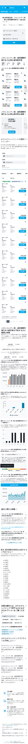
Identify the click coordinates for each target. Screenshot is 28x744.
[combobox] (15, 156)
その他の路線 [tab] (21, 616)
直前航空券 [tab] (18, 63)
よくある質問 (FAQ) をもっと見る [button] (14, 542)
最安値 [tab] (3, 63)
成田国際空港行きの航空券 (8, 631)
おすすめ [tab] (8, 63)
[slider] (26, 169)
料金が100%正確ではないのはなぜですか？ (13, 735)
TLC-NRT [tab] (17, 344)
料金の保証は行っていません (12, 725)
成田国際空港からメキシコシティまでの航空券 (12, 629)
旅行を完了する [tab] (18, 622)
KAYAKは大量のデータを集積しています (12, 733)
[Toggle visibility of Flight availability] (14, 415)
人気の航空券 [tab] (5, 619)
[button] (2, 7)
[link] (11, 132)
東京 (19, 741)
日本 (11, 741)
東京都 (15, 741)
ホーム (7, 741)
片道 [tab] (24, 63)
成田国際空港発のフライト (8, 633)
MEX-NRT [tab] (10, 344)
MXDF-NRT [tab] (7, 357)
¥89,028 (22, 19)
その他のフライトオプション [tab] (8, 616)
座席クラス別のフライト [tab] (16, 619)
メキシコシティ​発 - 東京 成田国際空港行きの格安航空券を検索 (12, 527)
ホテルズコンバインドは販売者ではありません (13, 730)
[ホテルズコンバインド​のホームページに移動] (9, 7)
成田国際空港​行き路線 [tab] (7, 622)
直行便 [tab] (14, 63)
